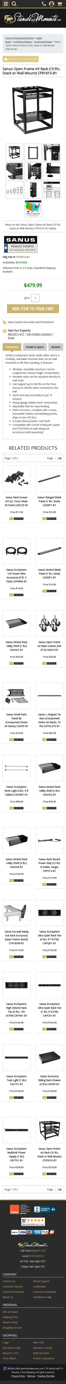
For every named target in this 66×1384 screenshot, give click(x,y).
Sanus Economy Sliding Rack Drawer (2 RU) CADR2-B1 (49, 1080)
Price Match (9, 1358)
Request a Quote (42, 1347)
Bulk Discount (41, 1353)
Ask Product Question (39, 334)
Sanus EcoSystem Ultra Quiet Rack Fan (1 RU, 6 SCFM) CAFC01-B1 (49, 1009)
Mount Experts (41, 1281)
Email (11, 337)
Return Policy (10, 1322)
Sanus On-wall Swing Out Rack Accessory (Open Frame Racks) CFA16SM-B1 (16, 937)
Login (6, 1342)
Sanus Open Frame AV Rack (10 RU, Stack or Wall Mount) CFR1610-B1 (49, 1154)
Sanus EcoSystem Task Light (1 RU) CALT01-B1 (16, 1080)
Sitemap (31, 1375)
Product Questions (43, 1358)
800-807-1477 (16, 334)
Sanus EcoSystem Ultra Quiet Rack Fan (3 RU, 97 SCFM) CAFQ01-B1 (49, 937)
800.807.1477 (38, 1250)
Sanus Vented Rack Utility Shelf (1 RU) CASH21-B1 (16, 645)
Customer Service (13, 1286)
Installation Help (42, 1297)
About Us (8, 1297)
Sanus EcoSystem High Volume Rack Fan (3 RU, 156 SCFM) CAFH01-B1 (16, 1009)
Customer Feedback (44, 1291)
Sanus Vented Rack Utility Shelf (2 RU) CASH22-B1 (49, 790)
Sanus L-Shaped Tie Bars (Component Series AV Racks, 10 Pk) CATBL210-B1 (49, 720)
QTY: (27, 298)
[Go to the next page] (60, 458)
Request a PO (10, 1353)
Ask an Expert (10, 1311)
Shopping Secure (12, 1327)
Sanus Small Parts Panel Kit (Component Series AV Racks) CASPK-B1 (16, 720)
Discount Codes (12, 1347)
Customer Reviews (13, 1291)
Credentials (39, 1286)
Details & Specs (35, 347)
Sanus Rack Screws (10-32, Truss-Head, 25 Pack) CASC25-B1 (16, 501)
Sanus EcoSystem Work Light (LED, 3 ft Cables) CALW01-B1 (16, 790)
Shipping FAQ (10, 1317)
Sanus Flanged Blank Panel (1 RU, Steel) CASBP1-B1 (49, 501)
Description (11, 347)
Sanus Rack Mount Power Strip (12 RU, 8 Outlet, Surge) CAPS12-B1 (49, 864)
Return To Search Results (23, 59)
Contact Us (9, 1281)
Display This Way (46, 1375)
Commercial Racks (22, 41)
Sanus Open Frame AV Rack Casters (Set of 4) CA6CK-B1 (49, 645)
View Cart (38, 1342)
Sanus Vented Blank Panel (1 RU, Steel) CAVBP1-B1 (49, 573)
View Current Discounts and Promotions (31, 322)
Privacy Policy (18, 1375)
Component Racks (43, 41)
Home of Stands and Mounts (19, 38)
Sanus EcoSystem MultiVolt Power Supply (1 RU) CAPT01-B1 (16, 1154)
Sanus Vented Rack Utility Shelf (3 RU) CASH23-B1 (16, 863)
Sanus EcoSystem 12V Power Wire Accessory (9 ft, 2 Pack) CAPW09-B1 (16, 575)
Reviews (56, 347)
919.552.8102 (36, 1256)
